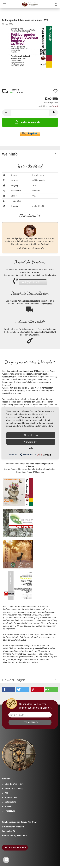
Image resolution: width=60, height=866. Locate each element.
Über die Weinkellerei (14, 784)
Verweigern (30, 441)
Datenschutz (10, 802)
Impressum (10, 811)
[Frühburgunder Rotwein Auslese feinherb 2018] (30, 46)
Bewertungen (13, 680)
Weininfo (10, 154)
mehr (31, 448)
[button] (8, 689)
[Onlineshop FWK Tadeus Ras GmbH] (30, 4)
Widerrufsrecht (11, 797)
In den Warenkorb (30, 122)
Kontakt (8, 806)
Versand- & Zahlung (13, 788)
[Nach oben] (52, 838)
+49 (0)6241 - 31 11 (33, 282)
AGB (7, 793)
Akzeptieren (31, 435)
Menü (4, 4)
